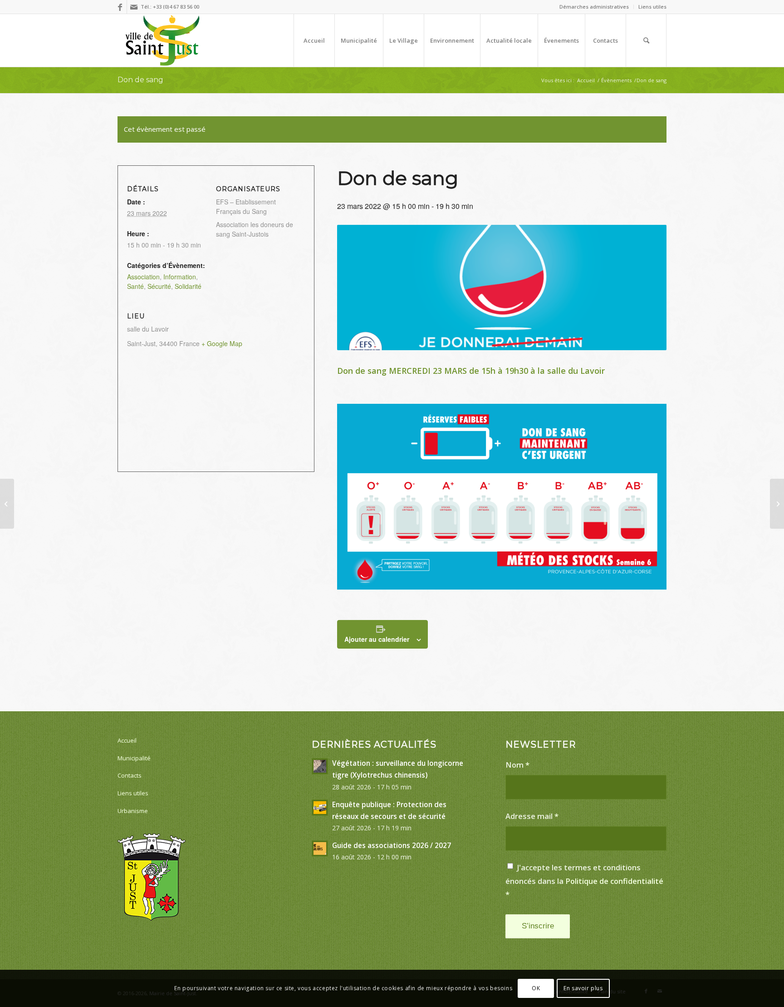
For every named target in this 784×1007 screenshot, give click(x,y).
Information (179, 276)
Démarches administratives (594, 6)
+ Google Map (221, 343)
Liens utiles (652, 6)
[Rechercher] (646, 40)
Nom (517, 764)
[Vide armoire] (777, 504)
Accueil (127, 740)
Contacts (130, 775)
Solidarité (188, 286)
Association (143, 276)
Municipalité (134, 758)
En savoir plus (583, 988)
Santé (135, 286)
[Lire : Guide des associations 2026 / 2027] (320, 848)
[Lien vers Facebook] (120, 7)
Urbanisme (133, 811)
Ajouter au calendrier (376, 639)
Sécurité (159, 286)
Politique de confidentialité (614, 881)
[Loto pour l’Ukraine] (7, 504)
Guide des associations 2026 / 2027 (391, 845)
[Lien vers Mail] (134, 7)
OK (536, 988)
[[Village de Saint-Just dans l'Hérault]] (163, 40)
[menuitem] (594, 7)
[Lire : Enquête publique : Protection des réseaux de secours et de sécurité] (320, 807)
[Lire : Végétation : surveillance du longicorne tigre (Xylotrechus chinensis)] (320, 766)
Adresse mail (532, 816)
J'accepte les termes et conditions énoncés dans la (584, 880)
